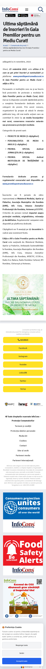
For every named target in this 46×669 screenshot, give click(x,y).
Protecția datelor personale (23, 431)
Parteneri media (23, 455)
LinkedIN (23, 372)
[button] (27, 9)
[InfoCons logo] (10, 9)
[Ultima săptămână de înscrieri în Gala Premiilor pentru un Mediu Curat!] (23, 276)
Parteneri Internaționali (23, 460)
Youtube (23, 364)
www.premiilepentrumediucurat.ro (28, 76)
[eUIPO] (36, 404)
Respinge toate (22, 645)
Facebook (23, 348)
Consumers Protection (13, 330)
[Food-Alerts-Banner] (23, 555)
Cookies (23, 441)
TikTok (23, 389)
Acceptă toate (21, 661)
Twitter (23, 381)
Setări (21, 653)
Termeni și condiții (23, 426)
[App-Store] (10, 15)
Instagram (23, 356)
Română (28, 667)
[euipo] (23, 404)
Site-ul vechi (23, 450)
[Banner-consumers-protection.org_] (23, 512)
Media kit (23, 436)
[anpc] (9, 404)
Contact (23, 445)
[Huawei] (36, 15)
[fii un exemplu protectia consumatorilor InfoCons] (23, 598)
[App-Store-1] (23, 15)
